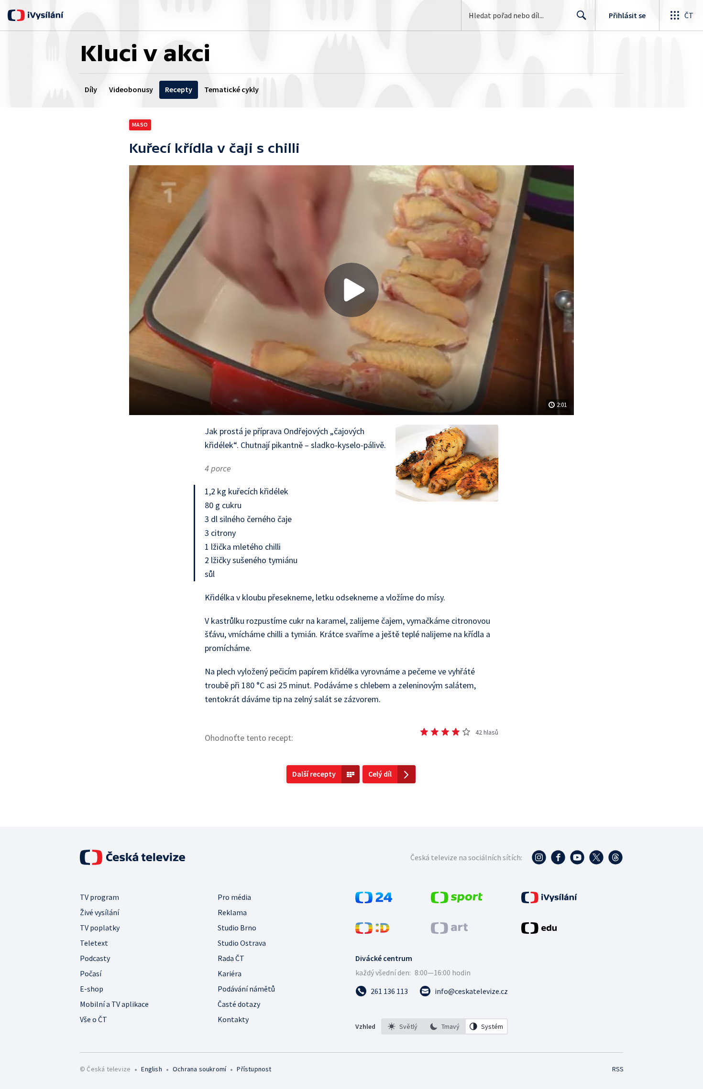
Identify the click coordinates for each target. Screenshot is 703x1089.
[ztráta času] (424, 731)
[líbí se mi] (455, 731)
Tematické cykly (231, 89)
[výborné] (466, 731)
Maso (140, 124)
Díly (91, 89)
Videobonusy (131, 89)
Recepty (178, 89)
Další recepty (314, 774)
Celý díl (380, 774)
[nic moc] (434, 731)
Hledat (581, 15)
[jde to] (445, 731)
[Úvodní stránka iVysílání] (44, 15)
